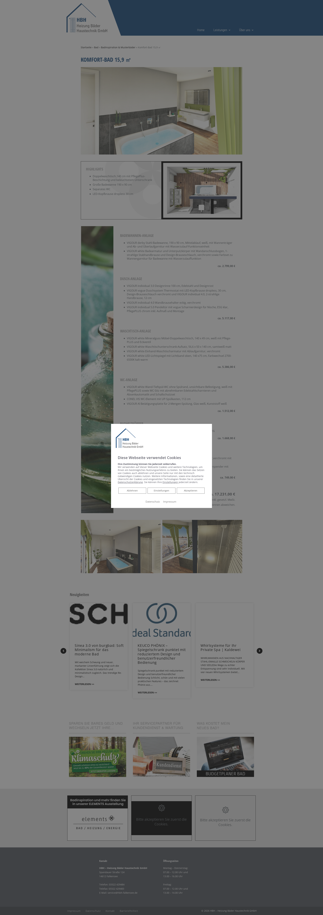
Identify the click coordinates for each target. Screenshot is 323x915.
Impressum (169, 501)
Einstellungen (161, 490)
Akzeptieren (190, 490)
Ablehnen (132, 490)
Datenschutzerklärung (130, 482)
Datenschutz (153, 501)
